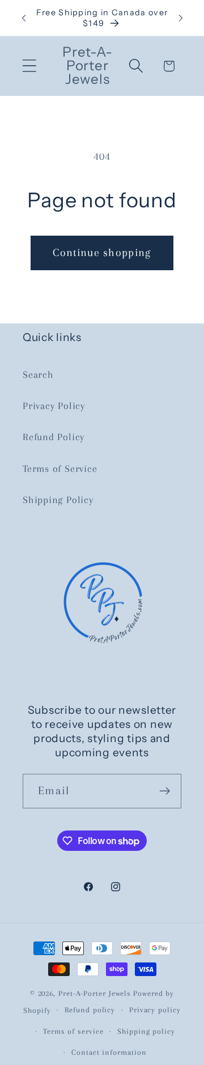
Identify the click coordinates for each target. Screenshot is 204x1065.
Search (38, 374)
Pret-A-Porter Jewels (94, 993)
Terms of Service (60, 468)
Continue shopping (102, 252)
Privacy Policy (54, 405)
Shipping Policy (58, 499)
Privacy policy (155, 1010)
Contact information (108, 1052)
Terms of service (73, 1031)
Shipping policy (146, 1031)
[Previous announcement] (23, 18)
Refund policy (90, 1010)
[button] (29, 66)
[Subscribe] (164, 791)
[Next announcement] (180, 18)
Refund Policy (53, 436)
